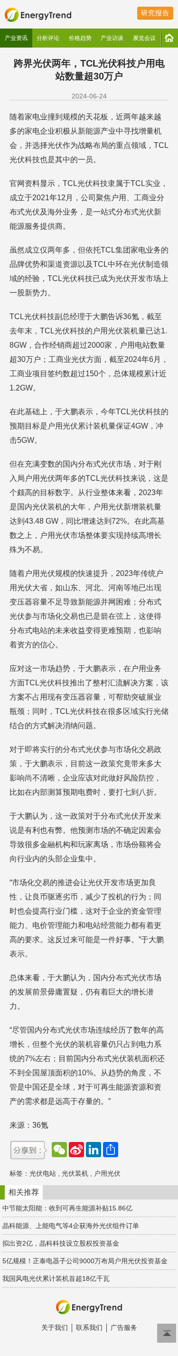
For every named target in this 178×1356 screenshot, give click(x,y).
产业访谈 (112, 38)
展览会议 (144, 38)
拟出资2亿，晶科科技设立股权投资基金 (60, 1243)
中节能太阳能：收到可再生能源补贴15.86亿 (67, 1208)
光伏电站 (42, 1173)
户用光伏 (107, 1173)
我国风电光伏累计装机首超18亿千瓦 (56, 1278)
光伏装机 (75, 1173)
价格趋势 (80, 38)
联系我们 (89, 1327)
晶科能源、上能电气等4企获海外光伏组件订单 (70, 1225)
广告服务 (124, 1327)
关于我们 (54, 1327)
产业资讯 (16, 38)
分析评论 (48, 38)
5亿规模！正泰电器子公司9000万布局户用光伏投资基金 (85, 1261)
